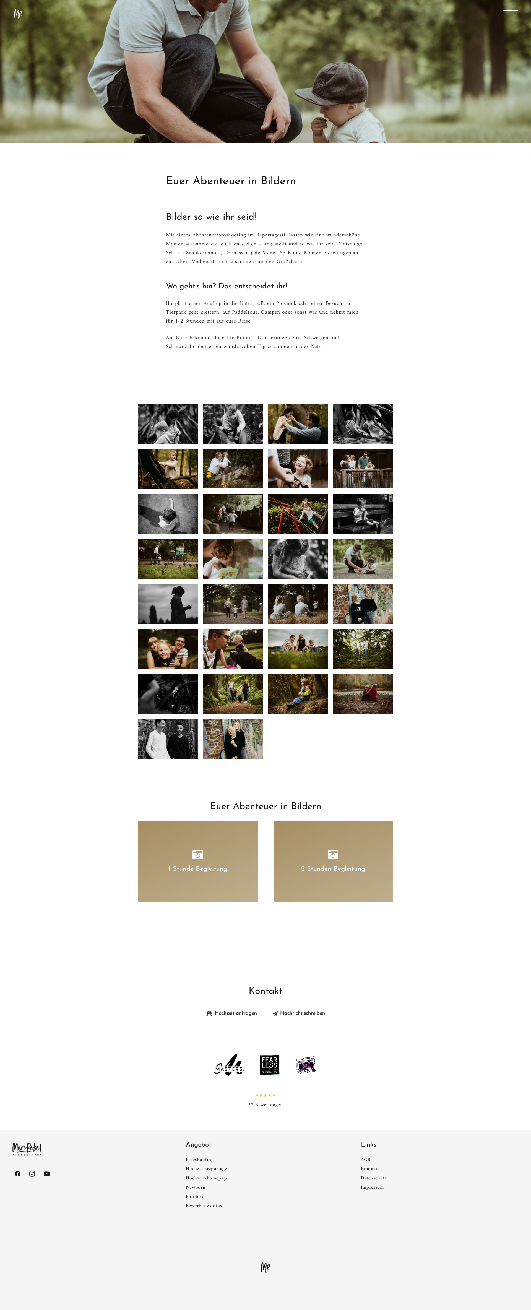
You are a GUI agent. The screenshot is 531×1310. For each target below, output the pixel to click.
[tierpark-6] (168, 514)
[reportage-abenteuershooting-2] (168, 694)
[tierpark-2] (168, 559)
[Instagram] (32, 1174)
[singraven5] (298, 559)
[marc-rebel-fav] (18, 14)
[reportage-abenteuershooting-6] (168, 649)
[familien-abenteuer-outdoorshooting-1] (168, 469)
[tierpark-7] (363, 469)
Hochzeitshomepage (207, 1178)
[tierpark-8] (298, 469)
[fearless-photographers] (270, 1065)
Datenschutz (374, 1178)
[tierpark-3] (363, 514)
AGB (366, 1160)
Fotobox (195, 1197)
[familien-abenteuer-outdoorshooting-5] (168, 424)
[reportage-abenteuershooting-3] (363, 649)
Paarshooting (200, 1160)
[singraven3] (168, 604)
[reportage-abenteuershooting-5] (233, 649)
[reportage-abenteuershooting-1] (233, 694)
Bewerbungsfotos (204, 1206)
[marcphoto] (27, 1149)
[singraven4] (363, 559)
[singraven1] (298, 604)
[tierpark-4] (298, 514)
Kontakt (369, 1169)
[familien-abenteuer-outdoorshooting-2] (363, 424)
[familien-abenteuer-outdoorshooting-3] (298, 424)
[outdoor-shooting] (168, 739)
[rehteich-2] (363, 694)
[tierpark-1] (233, 559)
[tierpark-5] (233, 514)
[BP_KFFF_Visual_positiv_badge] (306, 1065)
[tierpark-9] (233, 469)
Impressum (372, 1187)
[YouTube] (47, 1174)
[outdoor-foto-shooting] (233, 739)
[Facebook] (18, 1174)
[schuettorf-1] (363, 604)
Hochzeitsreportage (206, 1169)
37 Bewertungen (265, 1105)
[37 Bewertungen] (265, 1095)
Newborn (195, 1187)
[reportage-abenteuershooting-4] (298, 649)
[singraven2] (233, 604)
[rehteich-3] (298, 694)
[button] (513, 14)
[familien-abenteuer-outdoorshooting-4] (233, 424)
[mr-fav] (265, 1267)
